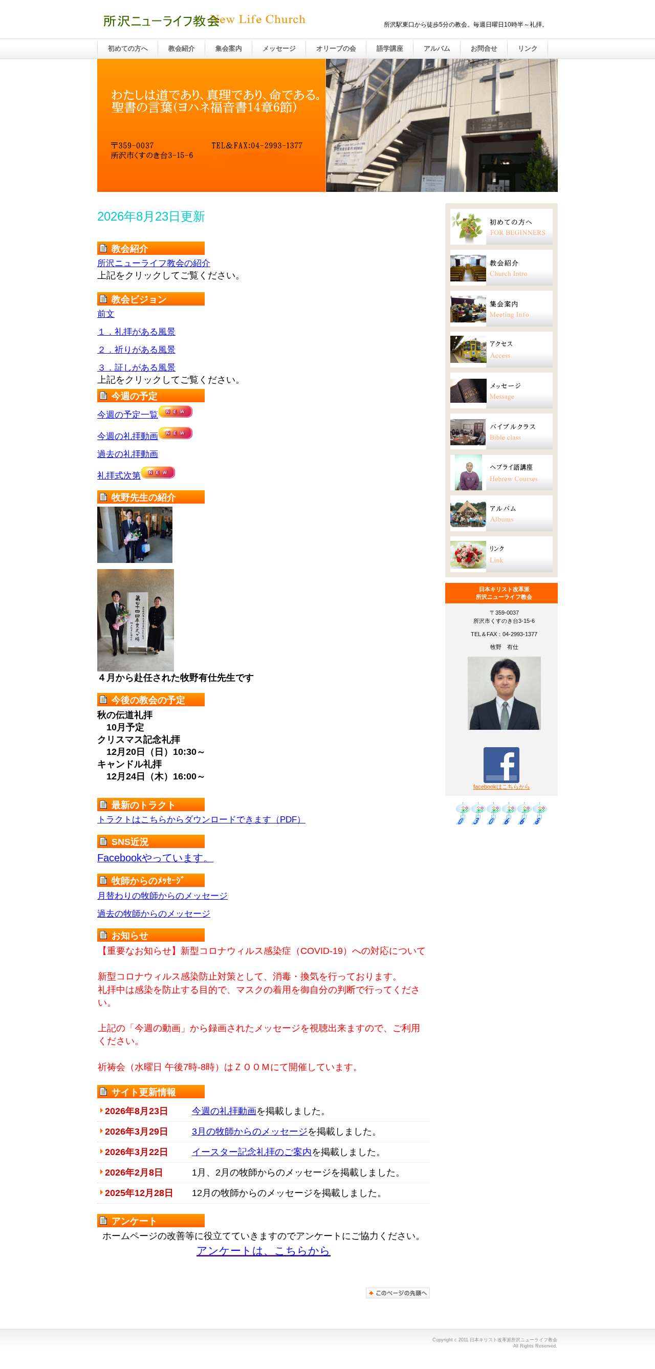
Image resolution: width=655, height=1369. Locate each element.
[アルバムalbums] (501, 513)
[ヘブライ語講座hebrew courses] (501, 472)
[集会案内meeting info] (501, 309)
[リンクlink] (501, 554)
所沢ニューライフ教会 (204, 20)
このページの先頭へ (398, 1293)
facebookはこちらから (501, 787)
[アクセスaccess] (501, 349)
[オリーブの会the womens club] (501, 431)
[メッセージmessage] (501, 390)
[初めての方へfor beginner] (501, 227)
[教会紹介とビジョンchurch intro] (501, 268)
